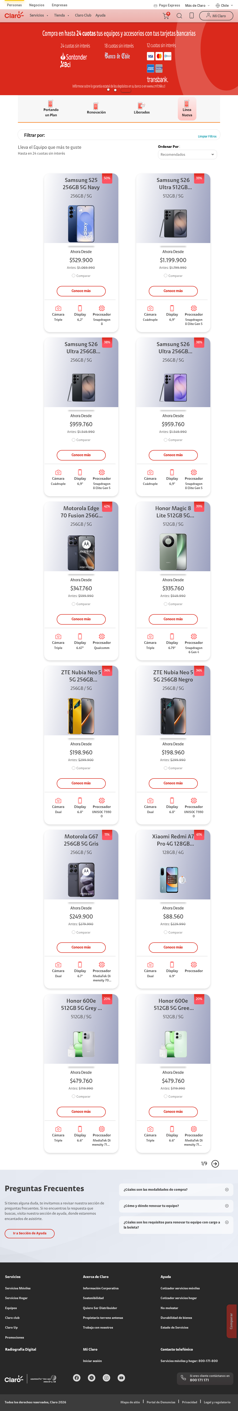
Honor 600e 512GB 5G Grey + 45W (81, 1005)
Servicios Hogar (16, 1298)
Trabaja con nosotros (98, 1328)
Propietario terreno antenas (103, 1318)
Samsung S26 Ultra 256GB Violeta (173, 349)
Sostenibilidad (93, 1298)
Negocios (36, 5)
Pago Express (169, 5)
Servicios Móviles (17, 1288)
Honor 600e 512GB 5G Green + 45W (173, 1005)
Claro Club (83, 15)
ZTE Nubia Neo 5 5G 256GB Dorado (81, 677)
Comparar (83, 276)
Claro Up (11, 1328)
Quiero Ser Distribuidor (100, 1308)
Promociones (14, 1338)
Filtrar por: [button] (34, 135)
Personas (14, 5)
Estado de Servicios (174, 1328)
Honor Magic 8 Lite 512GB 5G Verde (173, 513)
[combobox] (187, 155)
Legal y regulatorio (217, 1402)
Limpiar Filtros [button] (207, 136)
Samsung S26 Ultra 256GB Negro (81, 349)
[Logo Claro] (14, 14)
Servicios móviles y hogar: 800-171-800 (189, 1361)
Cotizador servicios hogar (179, 1298)
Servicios (37, 15)
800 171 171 (199, 1380)
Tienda (59, 15)
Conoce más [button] (81, 291)
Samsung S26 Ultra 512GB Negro (173, 184)
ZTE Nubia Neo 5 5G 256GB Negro (173, 676)
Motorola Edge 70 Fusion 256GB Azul (81, 513)
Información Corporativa (101, 1288)
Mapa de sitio (130, 1402)
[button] (165, 15)
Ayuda (101, 15)
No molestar (169, 1308)
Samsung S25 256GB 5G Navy (81, 184)
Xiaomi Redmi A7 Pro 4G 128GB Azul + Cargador (173, 841)
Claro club (12, 1318)
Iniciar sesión (92, 1361)
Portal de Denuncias (161, 1402)
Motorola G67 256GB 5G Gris (81, 840)
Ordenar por (168, 147)
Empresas (59, 5)
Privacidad (189, 1402)
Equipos (11, 1308)
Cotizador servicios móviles (180, 1288)
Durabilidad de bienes (176, 1318)
